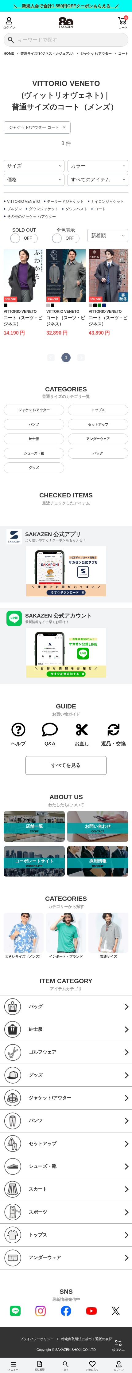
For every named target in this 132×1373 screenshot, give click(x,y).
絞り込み (118, 1349)
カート (123, 27)
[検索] (10, 40)
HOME (9, 53)
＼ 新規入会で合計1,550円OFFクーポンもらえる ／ (66, 5)
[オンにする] (66, 238)
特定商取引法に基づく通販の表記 (86, 1339)
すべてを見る (66, 765)
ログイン (9, 27)
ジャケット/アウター (96, 53)
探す (66, 1369)
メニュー (13, 1369)
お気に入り (92, 1369)
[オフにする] (24, 238)
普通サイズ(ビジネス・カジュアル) (47, 53)
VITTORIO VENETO (23, 201)
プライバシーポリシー (37, 1339)
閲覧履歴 (40, 1369)
